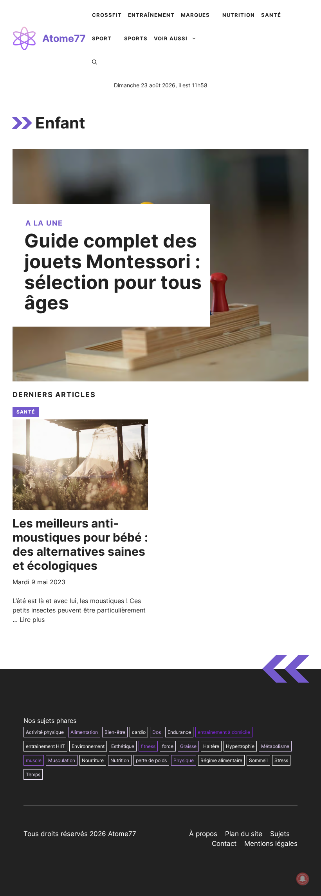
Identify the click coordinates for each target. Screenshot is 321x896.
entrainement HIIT (45, 746)
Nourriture (93, 760)
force (167, 746)
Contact (224, 843)
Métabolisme (275, 746)
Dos (156, 732)
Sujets (280, 834)
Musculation (61, 760)
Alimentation (84, 732)
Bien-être (115, 732)
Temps (33, 774)
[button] (94, 62)
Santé (25, 412)
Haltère (211, 746)
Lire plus (32, 619)
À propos (203, 834)
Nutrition (119, 760)
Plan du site (243, 834)
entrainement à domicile (224, 732)
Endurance (179, 732)
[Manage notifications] (302, 879)
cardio (139, 732)
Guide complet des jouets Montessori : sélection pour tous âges (113, 271)
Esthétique (122, 746)
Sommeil (258, 760)
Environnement (88, 746)
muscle (33, 760)
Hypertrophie (240, 746)
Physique (183, 760)
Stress (281, 760)
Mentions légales (271, 843)
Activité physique (45, 732)
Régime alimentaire (221, 760)
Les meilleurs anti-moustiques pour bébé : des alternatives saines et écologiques (80, 544)
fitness (148, 746)
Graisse (188, 746)
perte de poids (151, 760)
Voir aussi (171, 38)
